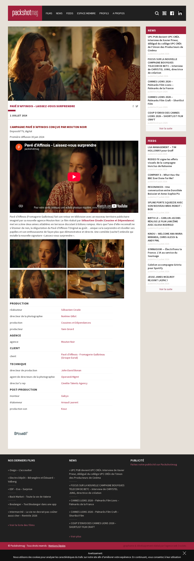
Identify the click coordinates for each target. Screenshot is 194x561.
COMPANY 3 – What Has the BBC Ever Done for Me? (163, 176)
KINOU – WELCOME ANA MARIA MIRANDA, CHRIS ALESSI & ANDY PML (165, 237)
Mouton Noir (68, 341)
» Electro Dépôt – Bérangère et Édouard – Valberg (31, 479)
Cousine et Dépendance (119, 220)
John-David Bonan (71, 370)
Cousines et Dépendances (76, 322)
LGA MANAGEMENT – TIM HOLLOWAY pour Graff (162, 148)
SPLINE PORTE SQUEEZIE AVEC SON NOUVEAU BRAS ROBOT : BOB (165, 206)
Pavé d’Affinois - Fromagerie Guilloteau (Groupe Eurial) (83, 356)
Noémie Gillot (68, 316)
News (59, 13)
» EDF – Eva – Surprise (20, 489)
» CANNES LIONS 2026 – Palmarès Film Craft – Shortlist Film (94, 513)
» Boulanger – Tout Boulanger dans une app (32, 504)
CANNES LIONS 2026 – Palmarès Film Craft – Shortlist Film (166, 100)
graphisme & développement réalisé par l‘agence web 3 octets (154, 545)
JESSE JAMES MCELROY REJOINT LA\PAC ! (161, 278)
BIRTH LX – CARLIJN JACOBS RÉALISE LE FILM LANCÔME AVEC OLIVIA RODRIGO (164, 221)
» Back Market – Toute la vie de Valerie (29, 496)
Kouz (64, 408)
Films (49, 13)
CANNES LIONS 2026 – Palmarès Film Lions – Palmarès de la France (161, 85)
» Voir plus (75, 536)
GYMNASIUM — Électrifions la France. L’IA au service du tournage (165, 252)
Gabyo (65, 396)
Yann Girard (67, 329)
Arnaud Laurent (69, 402)
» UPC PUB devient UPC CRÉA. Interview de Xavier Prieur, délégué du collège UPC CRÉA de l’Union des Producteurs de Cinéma (96, 473)
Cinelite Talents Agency (74, 383)
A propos (119, 13)
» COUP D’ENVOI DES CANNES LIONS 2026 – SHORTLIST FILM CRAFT (92, 525)
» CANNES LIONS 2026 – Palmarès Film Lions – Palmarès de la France (94, 502)
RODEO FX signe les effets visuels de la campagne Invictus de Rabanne (163, 163)
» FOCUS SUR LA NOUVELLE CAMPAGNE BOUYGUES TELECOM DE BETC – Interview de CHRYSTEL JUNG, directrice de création (96, 489)
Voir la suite (165, 128)
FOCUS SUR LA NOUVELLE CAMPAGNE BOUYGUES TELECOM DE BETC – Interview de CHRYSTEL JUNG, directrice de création (165, 65)
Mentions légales (56, 545)
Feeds (69, 13)
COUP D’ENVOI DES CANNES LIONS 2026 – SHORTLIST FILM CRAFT (165, 116)
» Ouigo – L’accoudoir (20, 470)
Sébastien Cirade (92, 220)
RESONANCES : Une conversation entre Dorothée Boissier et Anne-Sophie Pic (165, 190)
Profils (104, 13)
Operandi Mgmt (70, 376)
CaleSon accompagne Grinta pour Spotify (164, 266)
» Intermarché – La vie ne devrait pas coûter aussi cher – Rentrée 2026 (32, 513)
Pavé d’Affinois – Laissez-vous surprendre (42, 106)
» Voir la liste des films (21, 525)
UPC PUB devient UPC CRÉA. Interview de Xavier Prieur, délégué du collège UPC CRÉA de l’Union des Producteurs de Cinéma (165, 43)
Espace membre (86, 13)
